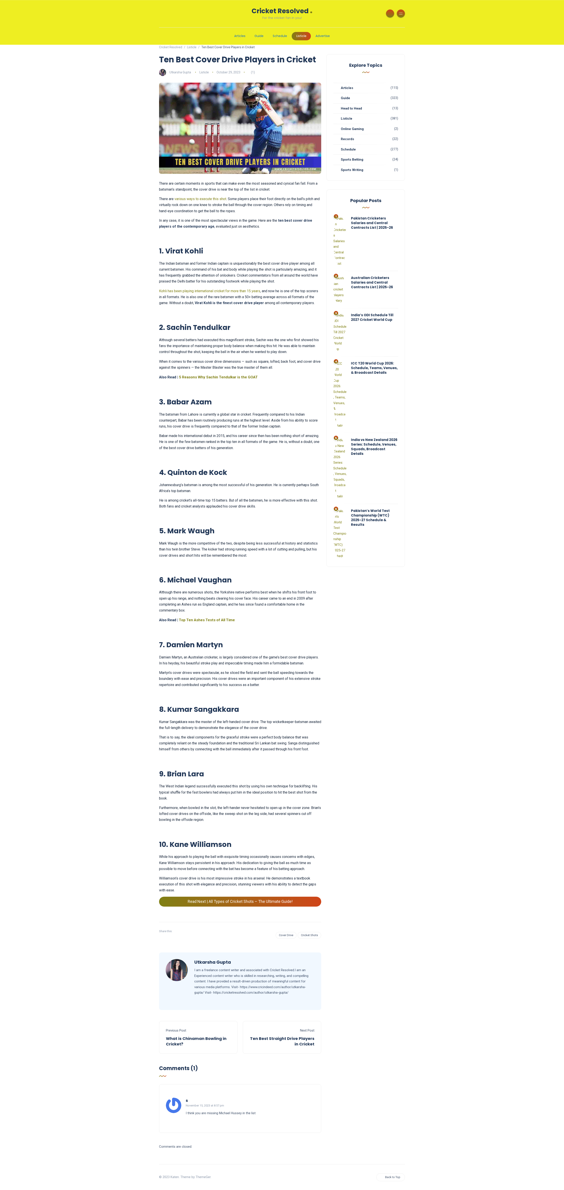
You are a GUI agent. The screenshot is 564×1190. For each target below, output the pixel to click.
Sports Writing (352, 170)
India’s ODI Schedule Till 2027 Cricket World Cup (372, 317)
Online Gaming (352, 129)
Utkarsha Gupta (180, 72)
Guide (258, 36)
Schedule (280, 36)
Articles (239, 36)
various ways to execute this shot (200, 199)
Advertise (322, 36)
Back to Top (392, 1177)
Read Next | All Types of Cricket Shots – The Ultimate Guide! (240, 901)
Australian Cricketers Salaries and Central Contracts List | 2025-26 (372, 282)
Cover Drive (286, 935)
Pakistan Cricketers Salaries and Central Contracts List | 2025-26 (372, 223)
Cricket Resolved (282, 10)
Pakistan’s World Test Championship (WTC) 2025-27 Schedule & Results (370, 517)
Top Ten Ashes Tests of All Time (207, 620)
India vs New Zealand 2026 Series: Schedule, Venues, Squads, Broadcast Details (374, 446)
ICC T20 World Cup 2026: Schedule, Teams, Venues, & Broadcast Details (374, 368)
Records (347, 139)
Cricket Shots (309, 935)
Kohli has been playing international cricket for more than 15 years (209, 291)
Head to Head (351, 108)
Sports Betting (352, 160)
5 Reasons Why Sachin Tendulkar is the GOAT (218, 377)
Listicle (301, 36)
